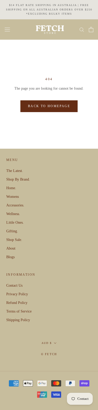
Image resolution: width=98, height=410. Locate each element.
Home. (11, 188)
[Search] (81, 29)
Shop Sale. (14, 240)
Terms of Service (19, 311)
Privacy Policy (17, 294)
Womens (12, 197)
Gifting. (12, 231)
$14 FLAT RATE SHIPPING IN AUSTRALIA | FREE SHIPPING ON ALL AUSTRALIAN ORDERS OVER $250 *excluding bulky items (49, 9)
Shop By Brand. (18, 179)
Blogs (10, 257)
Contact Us (14, 285)
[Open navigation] (7, 30)
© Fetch (49, 354)
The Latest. (14, 171)
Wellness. (13, 214)
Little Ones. (15, 222)
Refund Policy (16, 303)
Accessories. (15, 205)
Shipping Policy (18, 320)
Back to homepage (49, 106)
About (10, 248)
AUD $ (47, 343)
